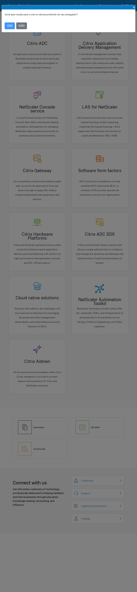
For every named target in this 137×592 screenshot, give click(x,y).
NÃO (22, 25)
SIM (9, 25)
